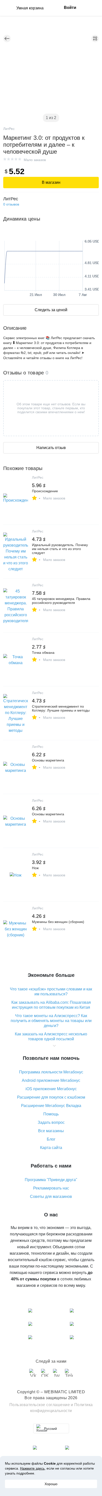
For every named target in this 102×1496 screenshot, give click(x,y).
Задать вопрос (51, 1122)
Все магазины (51, 1131)
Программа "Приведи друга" (51, 1180)
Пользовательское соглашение (39, 1405)
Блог (51, 1139)
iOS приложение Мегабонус (51, 1089)
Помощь (51, 1114)
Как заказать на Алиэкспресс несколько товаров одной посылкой (51, 1036)
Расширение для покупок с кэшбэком (51, 1097)
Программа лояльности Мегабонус (51, 1072)
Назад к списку (7, 38)
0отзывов (11, 204)
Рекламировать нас (51, 1188)
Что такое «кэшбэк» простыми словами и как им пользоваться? (51, 991)
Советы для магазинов (51, 1196)
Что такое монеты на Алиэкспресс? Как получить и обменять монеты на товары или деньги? (51, 1021)
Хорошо (51, 1484)
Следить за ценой (51, 310)
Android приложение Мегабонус (51, 1080)
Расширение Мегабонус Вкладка (51, 1106)
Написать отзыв (51, 448)
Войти (70, 7)
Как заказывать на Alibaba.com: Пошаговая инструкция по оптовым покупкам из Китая (51, 1004)
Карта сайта (51, 1148)
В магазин (51, 182)
